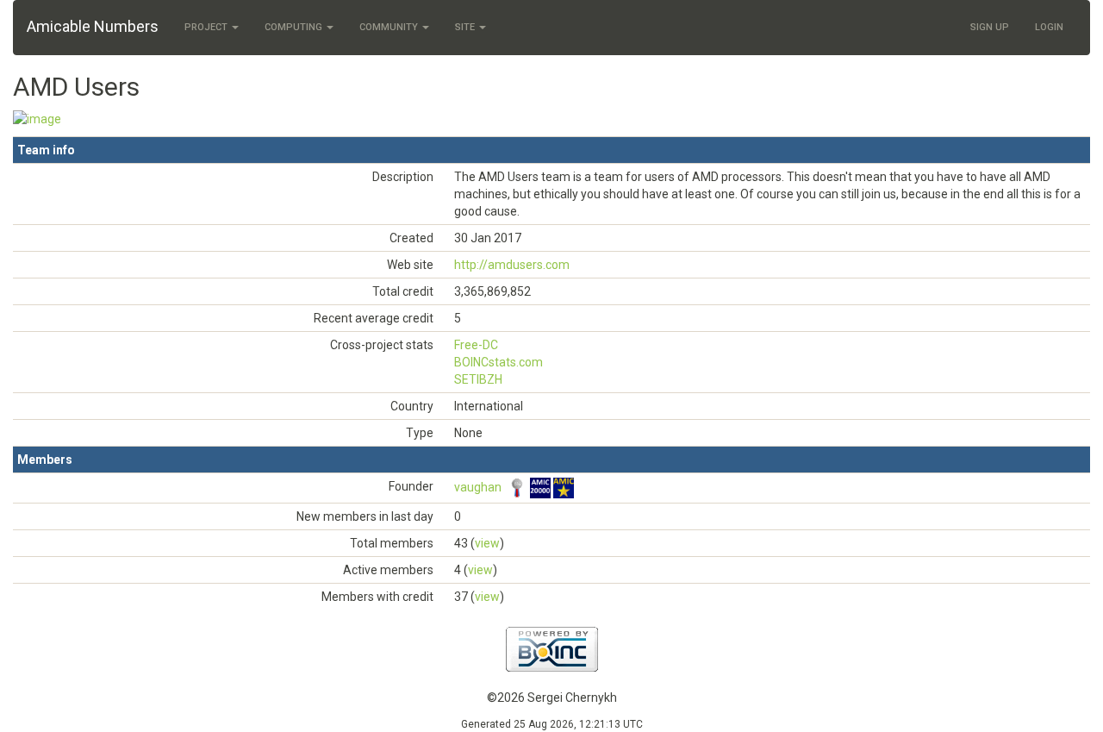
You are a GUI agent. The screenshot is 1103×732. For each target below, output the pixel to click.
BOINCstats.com (498, 362)
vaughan (478, 487)
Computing (295, 27)
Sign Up (989, 27)
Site (466, 27)
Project (207, 27)
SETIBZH (478, 379)
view (487, 543)
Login (1049, 27)
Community (390, 27)
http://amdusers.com (512, 265)
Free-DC (476, 345)
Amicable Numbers (93, 26)
